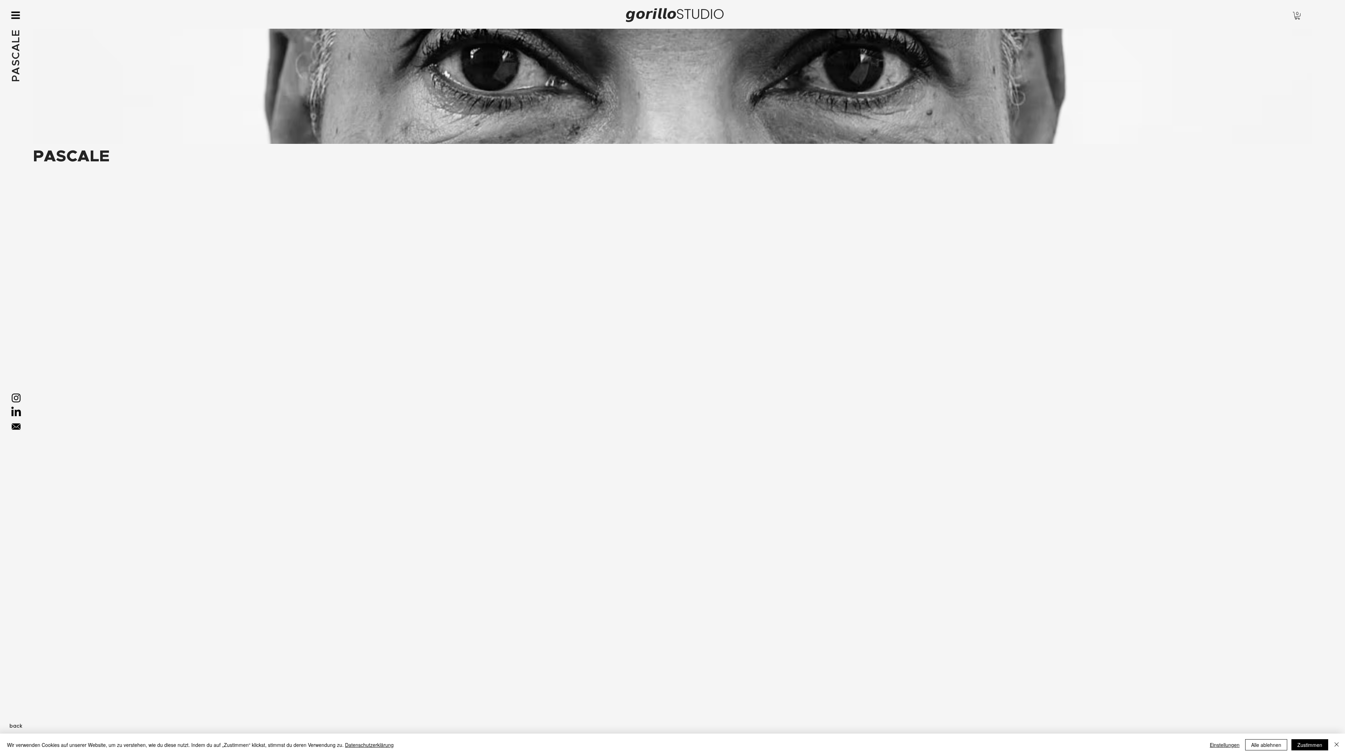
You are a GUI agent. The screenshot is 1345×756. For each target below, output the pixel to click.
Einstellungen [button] (1225, 744)
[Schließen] (1336, 744)
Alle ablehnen (1266, 744)
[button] (15, 15)
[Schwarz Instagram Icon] (16, 398)
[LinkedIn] (16, 412)
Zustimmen (1309, 744)
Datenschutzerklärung (369, 744)
